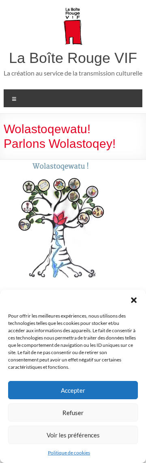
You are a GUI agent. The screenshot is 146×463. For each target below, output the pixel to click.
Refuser (73, 412)
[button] (134, 300)
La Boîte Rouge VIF (73, 58)
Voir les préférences (73, 435)
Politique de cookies (69, 453)
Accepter (73, 390)
